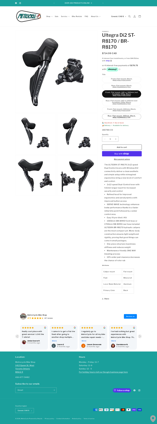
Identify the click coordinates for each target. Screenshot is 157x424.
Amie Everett (33, 341)
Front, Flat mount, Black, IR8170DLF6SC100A (125, 80)
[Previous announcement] (54, 3)
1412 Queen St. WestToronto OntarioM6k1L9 (24, 368)
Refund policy (76, 418)
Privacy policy (49, 418)
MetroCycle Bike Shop (37, 315)
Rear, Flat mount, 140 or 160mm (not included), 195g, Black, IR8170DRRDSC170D (123, 103)
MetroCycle (25, 419)
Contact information (63, 418)
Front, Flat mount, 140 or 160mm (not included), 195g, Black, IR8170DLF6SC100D (121, 93)
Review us (130, 316)
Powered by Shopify (35, 419)
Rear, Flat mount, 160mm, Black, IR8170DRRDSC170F (122, 116)
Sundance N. (122, 344)
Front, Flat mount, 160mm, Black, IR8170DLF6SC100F (123, 110)
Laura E (60, 344)
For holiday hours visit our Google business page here (103, 372)
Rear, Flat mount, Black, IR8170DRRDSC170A (125, 87)
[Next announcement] (103, 3)
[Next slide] (140, 336)
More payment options (122, 159)
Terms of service (89, 418)
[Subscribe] (54, 390)
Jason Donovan (94, 344)
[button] (49, 16)
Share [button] (106, 299)
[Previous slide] (17, 336)
